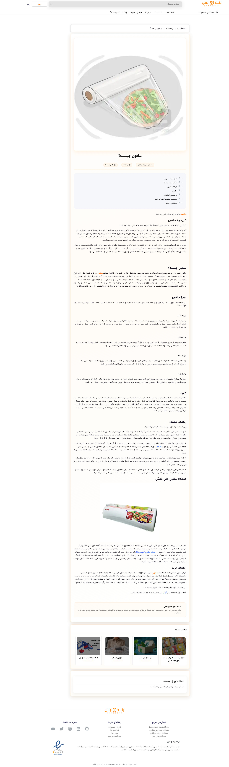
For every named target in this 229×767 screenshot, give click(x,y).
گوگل (165, 592)
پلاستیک (169, 28)
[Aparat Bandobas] (87, 729)
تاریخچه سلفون (170, 178)
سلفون (158, 446)
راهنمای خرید (171, 203)
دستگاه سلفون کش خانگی (166, 199)
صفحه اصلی (169, 12)
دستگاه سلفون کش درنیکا (146, 552)
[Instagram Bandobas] (70, 729)
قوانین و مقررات (136, 12)
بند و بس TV (115, 12)
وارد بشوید (155, 686)
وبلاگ (125, 12)
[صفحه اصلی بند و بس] (212, 4)
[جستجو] (52, 4)
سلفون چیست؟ (170, 182)
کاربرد (174, 191)
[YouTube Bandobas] (53, 729)
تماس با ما (158, 12)
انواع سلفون (172, 186)
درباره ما (148, 12)
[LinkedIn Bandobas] (78, 729)
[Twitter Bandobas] (62, 729)
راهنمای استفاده (170, 195)
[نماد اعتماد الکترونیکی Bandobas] (58, 748)
